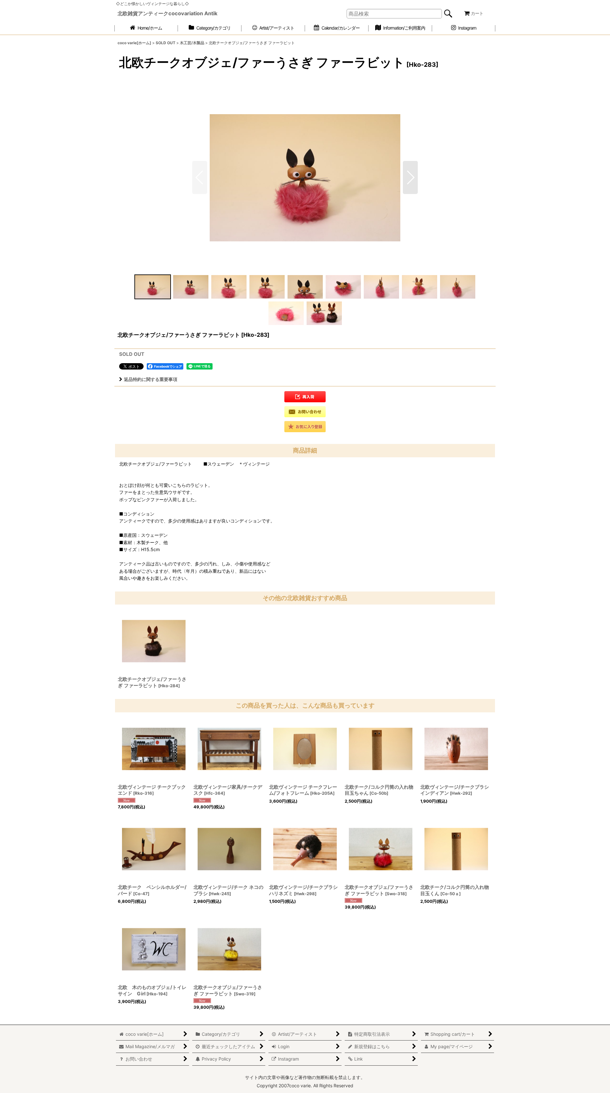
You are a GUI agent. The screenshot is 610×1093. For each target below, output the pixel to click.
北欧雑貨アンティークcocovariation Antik (167, 13)
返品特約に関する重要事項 (150, 379)
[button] (410, 177)
